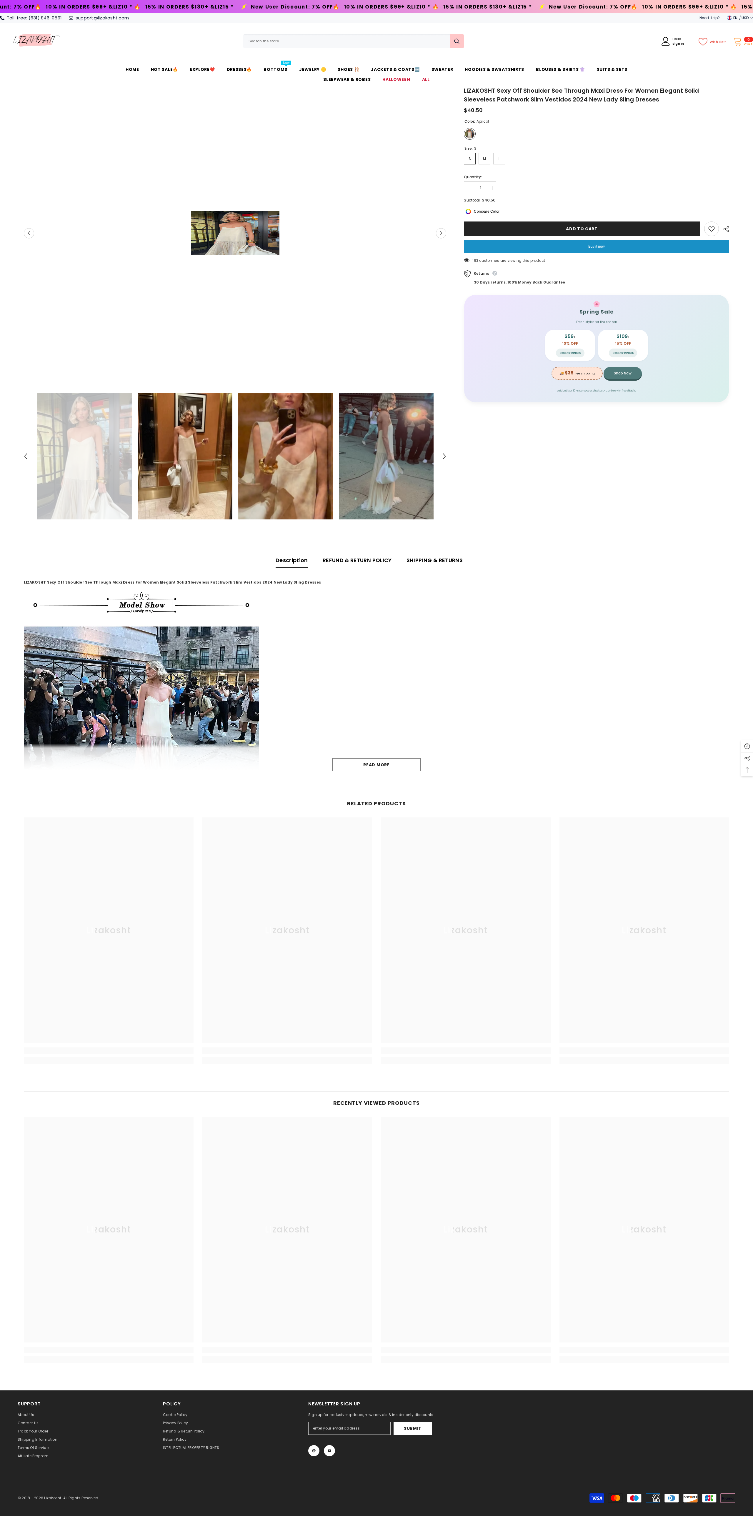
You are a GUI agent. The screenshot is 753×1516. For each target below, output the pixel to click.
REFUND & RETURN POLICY (357, 560)
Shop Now (623, 373)
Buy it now (596, 246)
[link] (109, 1050)
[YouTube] (329, 1450)
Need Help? (709, 17)
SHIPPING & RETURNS (435, 560)
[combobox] (346, 41)
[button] (29, 233)
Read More (376, 765)
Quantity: (473, 176)
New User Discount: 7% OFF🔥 (72, 6)
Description (292, 560)
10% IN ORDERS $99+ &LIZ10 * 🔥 (168, 6)
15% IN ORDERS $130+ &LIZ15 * (265, 6)
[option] (235, 233)
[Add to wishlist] (711, 228)
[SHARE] (724, 229)
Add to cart (582, 229)
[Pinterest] (313, 1450)
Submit (413, 1428)
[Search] (353, 41)
